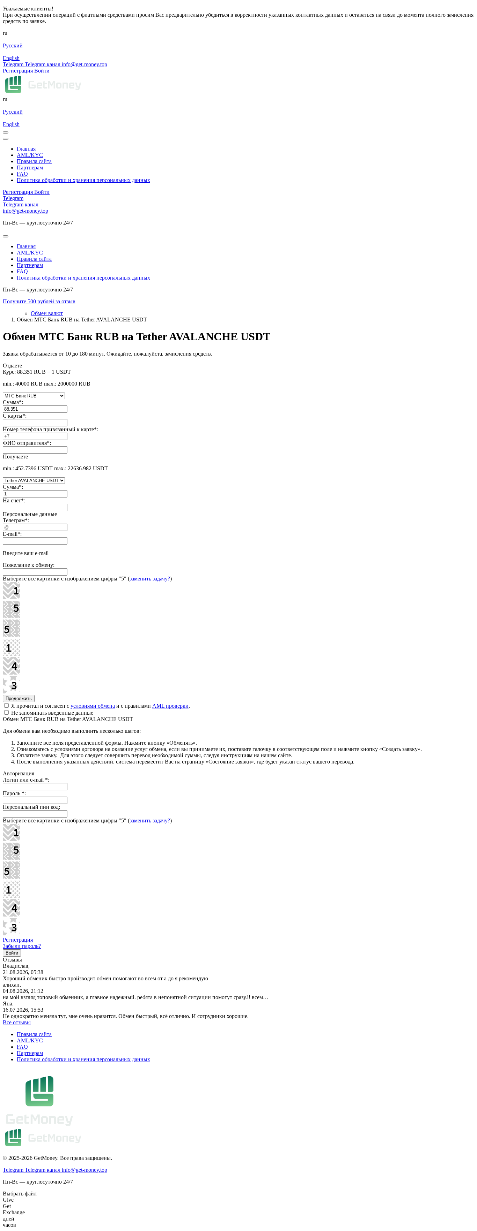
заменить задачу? (150, 579)
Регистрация (18, 940)
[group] (238, 301)
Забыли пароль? (22, 946)
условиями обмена (93, 706)
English (11, 58)
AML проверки (170, 706)
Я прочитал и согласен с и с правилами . (100, 706)
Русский (13, 45)
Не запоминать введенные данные (51, 713)
